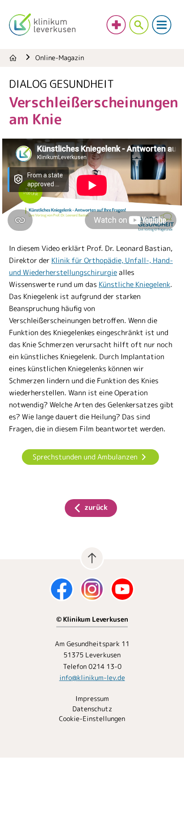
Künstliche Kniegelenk (134, 284)
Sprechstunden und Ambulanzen (85, 457)
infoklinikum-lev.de (92, 677)
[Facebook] (62, 589)
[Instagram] (92, 589)
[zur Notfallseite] (116, 25)
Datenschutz (92, 708)
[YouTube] (122, 589)
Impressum (92, 698)
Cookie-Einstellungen (92, 718)
